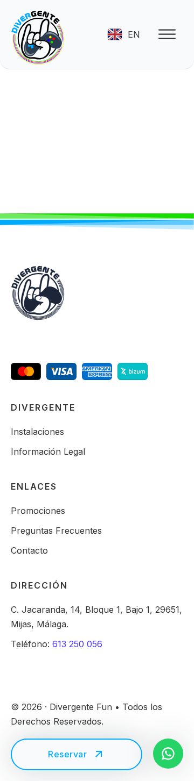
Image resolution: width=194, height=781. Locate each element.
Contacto (29, 550)
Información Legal (48, 451)
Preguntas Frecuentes (56, 530)
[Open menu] (167, 34)
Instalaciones (37, 431)
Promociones (38, 510)
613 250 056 (77, 644)
